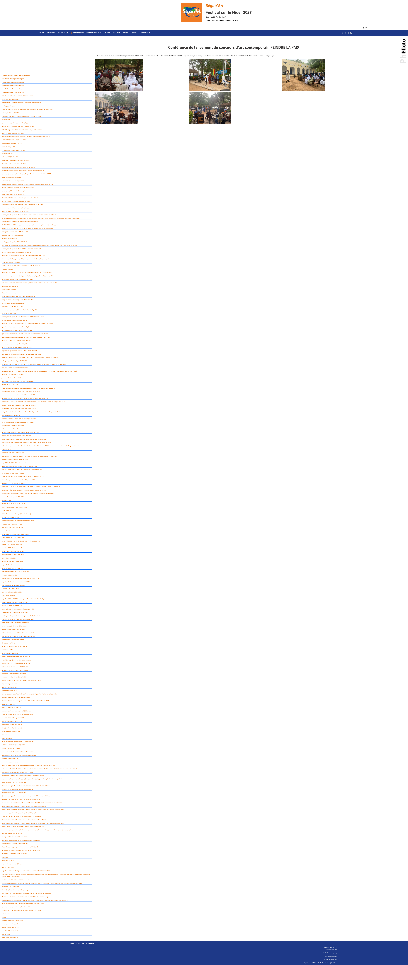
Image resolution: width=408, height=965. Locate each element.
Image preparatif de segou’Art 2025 (12, 177)
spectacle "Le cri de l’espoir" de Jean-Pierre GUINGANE (17, 789)
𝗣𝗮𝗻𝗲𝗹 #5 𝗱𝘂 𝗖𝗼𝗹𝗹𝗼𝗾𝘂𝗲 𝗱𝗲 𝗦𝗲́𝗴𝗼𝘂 (13, 79)
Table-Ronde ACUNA (7, 153)
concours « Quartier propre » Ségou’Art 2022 (15, 602)
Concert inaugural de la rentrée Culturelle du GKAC (16, 252)
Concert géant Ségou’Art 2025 (10, 113)
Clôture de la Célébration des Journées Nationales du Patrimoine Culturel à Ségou (25, 897)
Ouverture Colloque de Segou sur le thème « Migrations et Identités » (22, 816)
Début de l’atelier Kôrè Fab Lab (11, 731)
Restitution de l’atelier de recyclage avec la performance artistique (21, 799)
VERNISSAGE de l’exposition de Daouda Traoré (15, 612)
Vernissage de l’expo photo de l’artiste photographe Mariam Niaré (21, 616)
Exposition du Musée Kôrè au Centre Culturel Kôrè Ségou (18, 636)
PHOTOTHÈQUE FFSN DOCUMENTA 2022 (13, 503)
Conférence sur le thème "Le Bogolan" (13, 374)
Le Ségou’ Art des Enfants (9, 313)
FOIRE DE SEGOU (6, 500)
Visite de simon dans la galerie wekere (13, 639)
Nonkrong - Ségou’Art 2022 (9, 575)
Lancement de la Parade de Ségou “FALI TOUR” (15, 843)
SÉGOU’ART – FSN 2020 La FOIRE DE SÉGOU (14, 854)
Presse (125, 33)
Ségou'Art (214, 5)
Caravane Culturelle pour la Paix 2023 (13, 497)
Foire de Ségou (78, 33)
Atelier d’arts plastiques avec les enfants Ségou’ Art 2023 (18, 480)
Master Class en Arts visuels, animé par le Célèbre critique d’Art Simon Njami (24, 806)
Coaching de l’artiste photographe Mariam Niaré (15, 622)
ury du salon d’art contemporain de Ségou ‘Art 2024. (17, 347)
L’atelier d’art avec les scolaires (11, 748)
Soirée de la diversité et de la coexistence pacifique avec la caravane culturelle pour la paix (28, 765)
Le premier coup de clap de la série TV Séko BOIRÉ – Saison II (19, 350)
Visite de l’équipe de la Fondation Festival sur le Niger (17, 714)
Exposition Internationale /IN (10, 924)
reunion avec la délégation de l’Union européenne (16, 880)
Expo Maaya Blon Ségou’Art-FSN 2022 (12, 527)
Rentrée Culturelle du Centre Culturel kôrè (14, 626)
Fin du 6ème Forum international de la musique (15, 890)
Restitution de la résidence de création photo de (16, 208)
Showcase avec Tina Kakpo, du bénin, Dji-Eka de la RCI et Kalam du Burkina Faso (25, 398)
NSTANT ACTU (5, 857)
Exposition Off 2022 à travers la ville (12, 548)
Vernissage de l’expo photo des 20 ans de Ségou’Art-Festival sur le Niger (23, 316)
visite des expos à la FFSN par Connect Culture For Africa (18, 96)
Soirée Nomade (6, 531)
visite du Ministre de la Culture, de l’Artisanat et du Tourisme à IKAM (21, 680)
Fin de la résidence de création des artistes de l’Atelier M (18, 422)
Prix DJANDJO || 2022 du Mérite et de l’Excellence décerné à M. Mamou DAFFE (24, 490)
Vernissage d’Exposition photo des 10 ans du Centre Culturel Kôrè (21, 850)
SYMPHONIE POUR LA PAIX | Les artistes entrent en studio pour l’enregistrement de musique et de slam (31, 225)
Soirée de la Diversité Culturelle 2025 (13, 133)
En (363, 28)
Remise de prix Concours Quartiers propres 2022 (16, 571)
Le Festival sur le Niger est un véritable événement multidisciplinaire (22, 102)
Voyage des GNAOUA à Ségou (10, 886)
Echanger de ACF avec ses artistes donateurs (14, 837)
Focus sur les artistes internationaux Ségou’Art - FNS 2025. (18, 167)
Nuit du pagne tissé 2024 (9, 289)
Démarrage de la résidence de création (13, 425)
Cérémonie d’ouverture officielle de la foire (14, 320)
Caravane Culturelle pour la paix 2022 (13, 554)
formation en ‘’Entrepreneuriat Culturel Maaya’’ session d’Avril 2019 (21, 910)
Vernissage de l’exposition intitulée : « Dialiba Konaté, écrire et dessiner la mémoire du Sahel (29, 215)
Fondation (116, 33)
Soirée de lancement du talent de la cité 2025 (15, 211)
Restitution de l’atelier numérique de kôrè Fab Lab (16, 711)
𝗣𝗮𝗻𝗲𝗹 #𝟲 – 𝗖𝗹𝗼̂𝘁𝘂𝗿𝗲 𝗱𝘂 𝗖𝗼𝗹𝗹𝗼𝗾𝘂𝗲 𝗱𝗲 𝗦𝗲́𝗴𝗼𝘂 (16, 75)
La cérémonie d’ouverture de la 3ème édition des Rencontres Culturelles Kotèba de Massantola (29, 456)
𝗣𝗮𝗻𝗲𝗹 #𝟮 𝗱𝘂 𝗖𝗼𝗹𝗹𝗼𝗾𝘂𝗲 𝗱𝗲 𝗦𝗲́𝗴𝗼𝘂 (13, 89)
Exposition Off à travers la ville (10, 758)
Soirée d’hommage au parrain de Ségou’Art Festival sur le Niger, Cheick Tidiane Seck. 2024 (28, 276)
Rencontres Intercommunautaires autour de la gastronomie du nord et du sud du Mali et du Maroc (30, 282)
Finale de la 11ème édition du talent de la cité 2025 (17, 160)
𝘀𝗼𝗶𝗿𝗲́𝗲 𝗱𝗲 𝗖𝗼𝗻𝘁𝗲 (7, 650)
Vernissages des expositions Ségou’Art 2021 (14, 673)
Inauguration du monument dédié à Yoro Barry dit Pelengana (19, 466)
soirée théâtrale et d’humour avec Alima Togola (15, 123)
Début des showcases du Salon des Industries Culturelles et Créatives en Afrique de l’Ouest (28, 388)
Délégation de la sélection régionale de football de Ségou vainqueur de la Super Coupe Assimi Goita (31, 412)
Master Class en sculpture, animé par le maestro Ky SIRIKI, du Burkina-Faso (23, 847)
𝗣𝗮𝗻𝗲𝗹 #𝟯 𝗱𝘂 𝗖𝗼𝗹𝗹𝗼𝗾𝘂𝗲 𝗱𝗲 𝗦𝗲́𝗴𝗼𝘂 (13, 85)
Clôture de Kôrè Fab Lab (9, 643)
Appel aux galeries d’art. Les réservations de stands (16, 340)
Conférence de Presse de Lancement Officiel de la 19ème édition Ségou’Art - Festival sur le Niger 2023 (32, 486)
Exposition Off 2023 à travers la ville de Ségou (15, 459)
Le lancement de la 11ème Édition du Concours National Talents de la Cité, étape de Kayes (28, 184)
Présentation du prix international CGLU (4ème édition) (17, 741)
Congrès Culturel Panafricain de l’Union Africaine (16, 201)
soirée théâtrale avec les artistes (11, 262)
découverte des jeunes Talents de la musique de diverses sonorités (21, 840)
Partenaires (145, 33)
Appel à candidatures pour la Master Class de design (17, 330)
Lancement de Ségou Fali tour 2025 (12, 143)
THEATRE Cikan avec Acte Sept (10, 517)
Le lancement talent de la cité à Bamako (13, 194)
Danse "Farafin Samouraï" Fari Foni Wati (13, 551)
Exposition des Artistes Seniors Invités (12, 920)
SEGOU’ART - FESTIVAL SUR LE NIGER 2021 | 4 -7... (16, 670)
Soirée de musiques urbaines (10, 762)
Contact (72, 943)
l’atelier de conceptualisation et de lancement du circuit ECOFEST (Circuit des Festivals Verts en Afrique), (32, 803)
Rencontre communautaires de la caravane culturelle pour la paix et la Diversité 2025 (26, 136)
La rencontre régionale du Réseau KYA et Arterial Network (18, 296)
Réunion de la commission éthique (12, 605)
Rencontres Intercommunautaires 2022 (13, 561)
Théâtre (4, 917)
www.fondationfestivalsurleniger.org (327, 953)
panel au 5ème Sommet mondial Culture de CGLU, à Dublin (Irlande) (21, 354)
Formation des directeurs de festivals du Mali (15, 367)
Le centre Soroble (7, 738)
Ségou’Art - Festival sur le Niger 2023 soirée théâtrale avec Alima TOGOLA (23, 469)
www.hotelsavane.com (330, 959)
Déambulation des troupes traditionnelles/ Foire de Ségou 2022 (20, 578)
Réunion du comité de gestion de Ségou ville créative (17, 752)
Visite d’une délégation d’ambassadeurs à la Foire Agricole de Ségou (21, 116)
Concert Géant (6, 914)
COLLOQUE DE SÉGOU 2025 (10, 157)
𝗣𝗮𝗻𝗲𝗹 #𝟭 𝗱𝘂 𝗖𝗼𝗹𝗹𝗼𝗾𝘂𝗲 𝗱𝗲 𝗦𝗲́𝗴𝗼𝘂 (13, 92)
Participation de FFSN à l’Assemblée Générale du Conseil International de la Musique (26, 893)
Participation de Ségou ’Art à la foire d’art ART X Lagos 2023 (19, 381)
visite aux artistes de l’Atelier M (11, 415)
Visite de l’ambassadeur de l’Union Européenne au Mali (18, 633)
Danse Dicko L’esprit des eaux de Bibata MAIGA (15, 534)
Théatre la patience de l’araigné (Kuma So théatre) (16, 514)
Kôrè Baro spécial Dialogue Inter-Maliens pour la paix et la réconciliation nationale (26, 259)
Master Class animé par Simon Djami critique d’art (16, 656)
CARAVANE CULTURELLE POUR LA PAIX (12, 306)
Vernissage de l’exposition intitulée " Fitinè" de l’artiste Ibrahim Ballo (22, 249)
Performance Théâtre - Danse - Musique (13, 473)
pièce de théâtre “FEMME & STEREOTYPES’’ (14, 782)
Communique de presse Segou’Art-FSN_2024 (15, 344)
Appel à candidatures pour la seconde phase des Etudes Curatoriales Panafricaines (25, 333)
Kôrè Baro (4, 735)
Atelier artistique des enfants (10, 653)
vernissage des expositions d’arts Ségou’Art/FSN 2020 (17, 772)
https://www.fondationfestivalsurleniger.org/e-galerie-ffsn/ (320, 963)
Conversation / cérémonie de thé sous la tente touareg (17, 279)
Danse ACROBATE (6, 510)
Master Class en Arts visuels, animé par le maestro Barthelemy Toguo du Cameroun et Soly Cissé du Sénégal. (33, 809)
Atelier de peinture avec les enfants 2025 (14, 164)
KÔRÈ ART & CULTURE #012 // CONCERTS (13, 745)
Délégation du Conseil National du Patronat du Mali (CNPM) (19, 408)
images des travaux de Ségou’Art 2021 (13, 718)
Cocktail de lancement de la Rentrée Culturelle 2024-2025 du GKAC (21, 266)
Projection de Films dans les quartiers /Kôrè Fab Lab (17, 582)
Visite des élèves (6, 449)
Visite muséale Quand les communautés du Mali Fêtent (18, 520)
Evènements (51, 33)
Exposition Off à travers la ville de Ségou (13, 629)
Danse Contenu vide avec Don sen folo (13, 537)
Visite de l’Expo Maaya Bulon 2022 (12, 524)
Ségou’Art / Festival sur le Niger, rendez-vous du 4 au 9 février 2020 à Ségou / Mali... (26, 871)
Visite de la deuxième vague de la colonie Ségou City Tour (18, 418)
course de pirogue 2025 (9, 147)
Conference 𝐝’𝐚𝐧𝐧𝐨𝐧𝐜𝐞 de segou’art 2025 (13, 181)
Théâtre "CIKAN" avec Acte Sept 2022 (12, 544)
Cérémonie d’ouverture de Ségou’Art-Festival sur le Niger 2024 (20, 310)
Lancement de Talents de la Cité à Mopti (13, 191)
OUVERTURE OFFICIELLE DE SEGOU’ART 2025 (14, 140)
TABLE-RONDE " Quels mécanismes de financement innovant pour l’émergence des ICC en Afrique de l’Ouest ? (33, 401)
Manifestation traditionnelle (10, 937)
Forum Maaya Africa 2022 (9, 595)
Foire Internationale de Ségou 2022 (12, 592)
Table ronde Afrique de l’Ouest (10, 99)
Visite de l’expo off (7, 269)
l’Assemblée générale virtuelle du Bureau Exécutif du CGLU (19, 755)
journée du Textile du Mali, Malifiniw (12, 378)
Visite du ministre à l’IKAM (9, 690)
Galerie (135, 33)
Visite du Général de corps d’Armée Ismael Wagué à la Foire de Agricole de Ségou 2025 (27, 109)
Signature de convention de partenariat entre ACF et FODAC (19, 405)
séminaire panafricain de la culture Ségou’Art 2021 (16, 697)
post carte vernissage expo (9, 238)
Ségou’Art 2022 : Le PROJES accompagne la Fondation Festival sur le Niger (23, 599)
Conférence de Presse (8, 860)
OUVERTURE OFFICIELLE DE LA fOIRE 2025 (14, 150)
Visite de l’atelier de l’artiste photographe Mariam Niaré (18, 619)
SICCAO (107, 33)
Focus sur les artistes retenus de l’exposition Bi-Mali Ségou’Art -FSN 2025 (23, 170)
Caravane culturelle (93, 33)
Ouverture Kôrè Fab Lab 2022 (10, 588)
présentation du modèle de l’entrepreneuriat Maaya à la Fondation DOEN (23, 903)
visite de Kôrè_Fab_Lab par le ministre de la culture (16, 663)
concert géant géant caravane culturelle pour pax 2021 (18, 609)
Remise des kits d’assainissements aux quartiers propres (18, 126)
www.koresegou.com (331, 949)
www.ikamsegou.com (331, 956)
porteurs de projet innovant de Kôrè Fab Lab (14, 646)
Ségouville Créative (7, 565)
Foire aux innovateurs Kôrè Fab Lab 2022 (13, 585)
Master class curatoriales (9, 293)
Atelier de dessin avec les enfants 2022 (13, 568)
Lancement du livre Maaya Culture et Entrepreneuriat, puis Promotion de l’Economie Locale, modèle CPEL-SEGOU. (35, 900)
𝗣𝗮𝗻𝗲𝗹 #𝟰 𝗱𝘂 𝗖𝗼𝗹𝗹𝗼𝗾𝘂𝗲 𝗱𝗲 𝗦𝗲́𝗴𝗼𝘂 (13, 82)
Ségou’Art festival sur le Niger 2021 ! (12, 707)
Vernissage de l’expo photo (9, 106)
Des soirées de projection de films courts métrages (16, 660)
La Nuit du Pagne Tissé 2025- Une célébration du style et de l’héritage (22, 130)
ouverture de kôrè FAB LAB (9, 687)
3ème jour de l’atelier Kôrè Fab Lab (12, 724)
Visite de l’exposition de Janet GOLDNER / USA (15, 667)
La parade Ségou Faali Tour (9, 684)
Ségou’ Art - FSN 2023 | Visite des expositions (15, 463)
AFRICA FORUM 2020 (8, 867)
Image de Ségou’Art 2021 (9, 704)
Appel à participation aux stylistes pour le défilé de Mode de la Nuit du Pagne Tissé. (26, 337)
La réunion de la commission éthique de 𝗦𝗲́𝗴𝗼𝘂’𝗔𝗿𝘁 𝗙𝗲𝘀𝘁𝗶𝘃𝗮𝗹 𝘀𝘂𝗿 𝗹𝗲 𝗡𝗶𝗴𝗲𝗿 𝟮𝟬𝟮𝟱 (26, 174)
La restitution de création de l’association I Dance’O (16, 435)
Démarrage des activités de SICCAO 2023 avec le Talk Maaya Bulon (21, 391)
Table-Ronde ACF (6, 119)
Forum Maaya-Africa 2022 (9, 558)
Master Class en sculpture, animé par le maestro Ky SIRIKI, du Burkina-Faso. (23, 826)
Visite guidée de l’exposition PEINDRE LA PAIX (15, 232)
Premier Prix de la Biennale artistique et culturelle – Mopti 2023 (20, 432)
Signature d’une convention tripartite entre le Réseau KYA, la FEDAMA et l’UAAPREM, (26, 701)
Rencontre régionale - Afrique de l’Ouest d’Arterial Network (19, 813)
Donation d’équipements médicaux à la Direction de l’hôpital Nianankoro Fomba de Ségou (28, 493)
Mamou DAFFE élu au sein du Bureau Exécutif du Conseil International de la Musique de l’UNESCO (30, 357)
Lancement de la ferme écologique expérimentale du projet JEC (20, 221)
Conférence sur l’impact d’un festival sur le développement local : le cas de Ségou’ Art (27, 272)
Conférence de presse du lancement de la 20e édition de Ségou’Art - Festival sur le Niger (27, 323)
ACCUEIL (41, 33)
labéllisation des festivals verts (10, 286)
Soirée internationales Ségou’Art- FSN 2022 (14, 507)
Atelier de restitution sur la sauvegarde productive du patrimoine (20, 198)
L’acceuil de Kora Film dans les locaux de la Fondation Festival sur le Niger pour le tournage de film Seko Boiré (34, 364)
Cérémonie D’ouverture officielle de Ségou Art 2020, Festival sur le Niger (23, 775)
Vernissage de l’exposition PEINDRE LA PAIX (14, 242)
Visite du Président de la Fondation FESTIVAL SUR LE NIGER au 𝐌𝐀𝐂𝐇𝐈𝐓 (22, 204)
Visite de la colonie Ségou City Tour (12, 429)
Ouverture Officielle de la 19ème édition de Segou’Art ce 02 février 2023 (23, 476)
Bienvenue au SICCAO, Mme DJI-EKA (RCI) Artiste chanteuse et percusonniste (24, 439)
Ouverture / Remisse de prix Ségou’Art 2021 (14, 677)
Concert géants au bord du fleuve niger (13, 303)
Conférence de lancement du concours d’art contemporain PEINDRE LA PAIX (23, 255)
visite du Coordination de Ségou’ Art (12, 721)
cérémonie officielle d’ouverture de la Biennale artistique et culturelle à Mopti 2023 (26, 442)
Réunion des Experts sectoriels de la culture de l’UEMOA (18, 187)
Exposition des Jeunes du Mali (10, 927)
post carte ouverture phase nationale (12, 235)
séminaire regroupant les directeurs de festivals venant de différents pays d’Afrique (26, 786)
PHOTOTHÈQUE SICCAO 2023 (10, 384)
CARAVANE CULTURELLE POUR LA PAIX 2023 (14, 483)
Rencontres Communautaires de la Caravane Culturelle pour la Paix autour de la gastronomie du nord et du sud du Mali (36, 830)
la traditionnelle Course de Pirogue (12, 833)
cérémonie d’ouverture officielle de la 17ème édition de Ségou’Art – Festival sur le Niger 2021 (29, 694)
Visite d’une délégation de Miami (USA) (13, 452)
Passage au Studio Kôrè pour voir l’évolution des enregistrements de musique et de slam (27, 228)
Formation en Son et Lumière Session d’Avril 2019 (16, 907)
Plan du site (90, 943)
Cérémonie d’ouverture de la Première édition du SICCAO (18, 395)
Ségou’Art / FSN (63, 33)
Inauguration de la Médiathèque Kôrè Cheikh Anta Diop (18, 299)
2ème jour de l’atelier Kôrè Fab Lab (12, 728)
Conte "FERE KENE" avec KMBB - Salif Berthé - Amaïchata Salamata (21, 541)
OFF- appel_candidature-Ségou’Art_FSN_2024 (15, 361)
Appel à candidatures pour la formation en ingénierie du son (19, 327)
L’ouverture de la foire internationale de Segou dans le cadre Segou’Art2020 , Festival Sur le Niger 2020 (32, 779)
